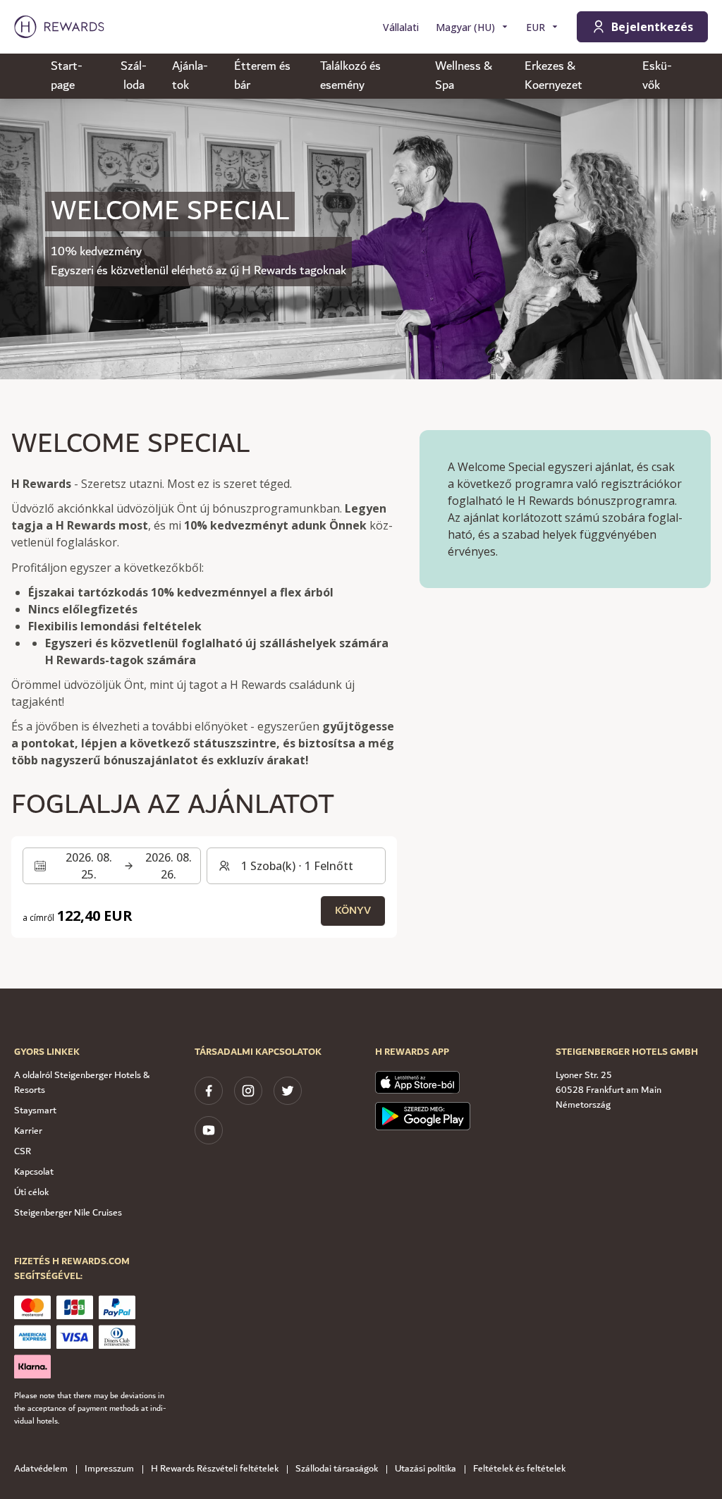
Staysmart (35, 1110)
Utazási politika (425, 1469)
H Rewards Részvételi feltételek (215, 1469)
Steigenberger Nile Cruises (68, 1212)
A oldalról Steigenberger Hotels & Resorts (81, 1083)
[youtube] (209, 1130)
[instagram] (248, 1091)
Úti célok (31, 1192)
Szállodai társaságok (336, 1469)
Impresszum (109, 1469)
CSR (22, 1151)
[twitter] (288, 1091)
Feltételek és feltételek (519, 1469)
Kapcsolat (34, 1171)
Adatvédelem (41, 1469)
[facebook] (209, 1091)
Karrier (28, 1130)
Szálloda (134, 76)
